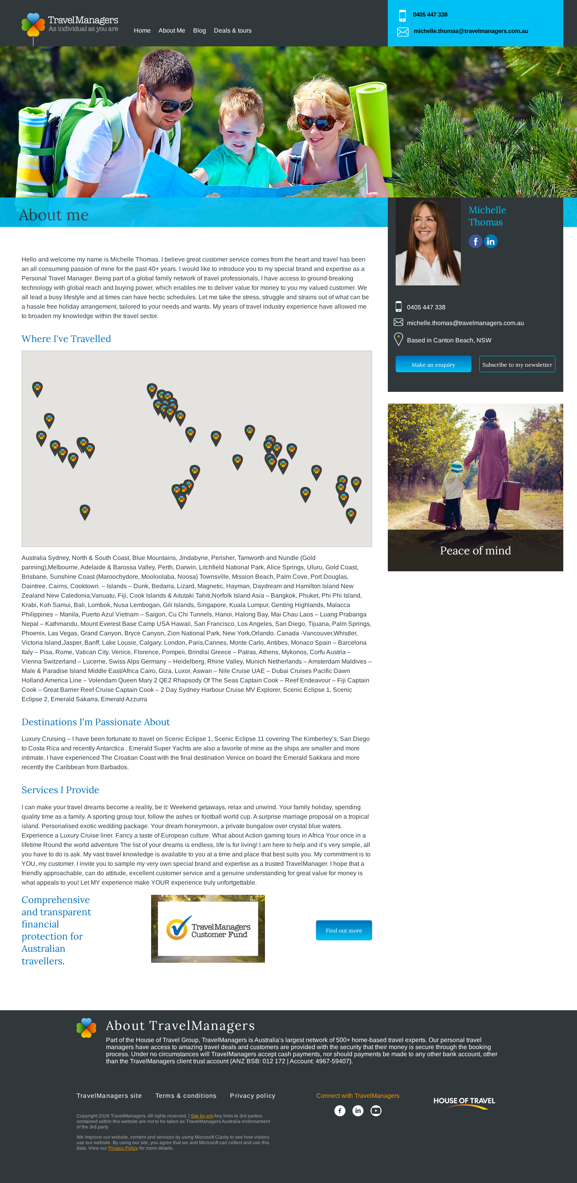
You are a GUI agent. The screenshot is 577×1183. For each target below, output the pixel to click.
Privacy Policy (123, 1148)
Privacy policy (253, 1095)
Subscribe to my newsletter (517, 364)
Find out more (344, 930)
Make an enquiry (433, 364)
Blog (199, 30)
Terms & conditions (186, 1095)
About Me (172, 30)
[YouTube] (376, 1111)
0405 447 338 (430, 14)
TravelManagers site (109, 1095)
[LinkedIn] (357, 1111)
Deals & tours (233, 30)
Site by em (202, 1116)
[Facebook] (339, 1111)
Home (142, 30)
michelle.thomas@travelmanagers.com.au (471, 30)
